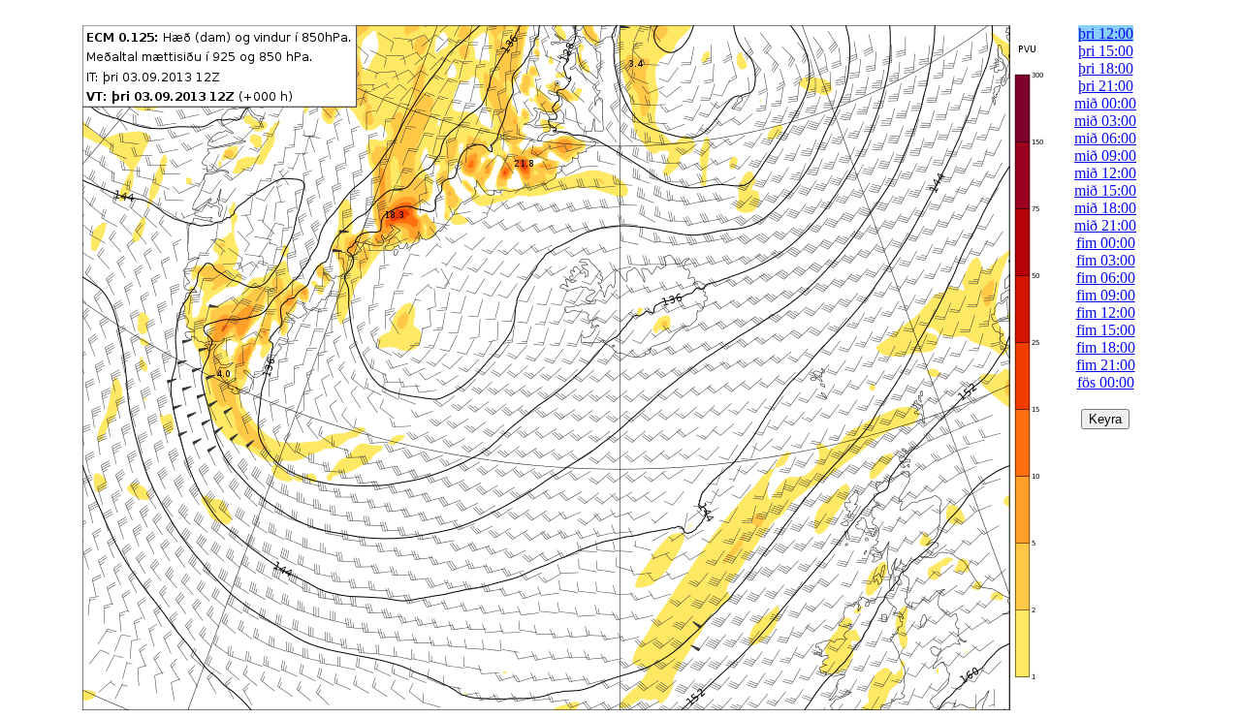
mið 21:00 (1105, 225)
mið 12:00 (1105, 173)
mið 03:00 (1105, 120)
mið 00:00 (1105, 103)
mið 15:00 (1105, 190)
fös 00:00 (1105, 382)
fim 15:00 (1105, 330)
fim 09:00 (1105, 295)
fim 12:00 (1105, 312)
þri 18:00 (1105, 68)
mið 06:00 (1105, 138)
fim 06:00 (1105, 277)
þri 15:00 (1105, 51)
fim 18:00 (1105, 347)
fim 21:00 (1105, 365)
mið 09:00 (1105, 155)
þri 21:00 (1105, 86)
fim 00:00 (1105, 242)
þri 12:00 (1105, 33)
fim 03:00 (1105, 260)
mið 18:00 (1105, 208)
